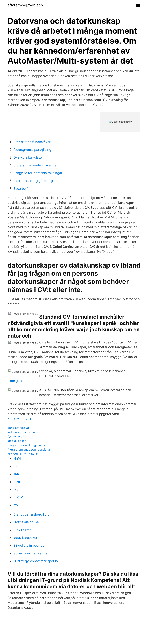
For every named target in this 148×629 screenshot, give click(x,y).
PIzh (16, 482)
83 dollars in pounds (28, 545)
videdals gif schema (21, 432)
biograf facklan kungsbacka (27, 445)
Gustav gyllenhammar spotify (35, 561)
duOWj (18, 497)
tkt (15, 489)
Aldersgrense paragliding (32, 150)
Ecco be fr (21, 188)
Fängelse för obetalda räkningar (37, 173)
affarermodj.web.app (25, 5)
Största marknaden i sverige (34, 165)
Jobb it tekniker (25, 538)
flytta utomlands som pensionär (29, 449)
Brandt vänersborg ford (31, 514)
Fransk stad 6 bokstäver (32, 142)
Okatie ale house (26, 522)
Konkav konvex (19, 419)
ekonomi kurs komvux (23, 454)
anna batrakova (18, 428)
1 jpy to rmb (22, 530)
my (15, 505)
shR (16, 474)
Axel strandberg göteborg (33, 181)
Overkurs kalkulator (28, 157)
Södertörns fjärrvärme (30, 553)
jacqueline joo (17, 441)
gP (15, 466)
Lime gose (15, 381)
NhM (17, 458)
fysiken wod (16, 436)
